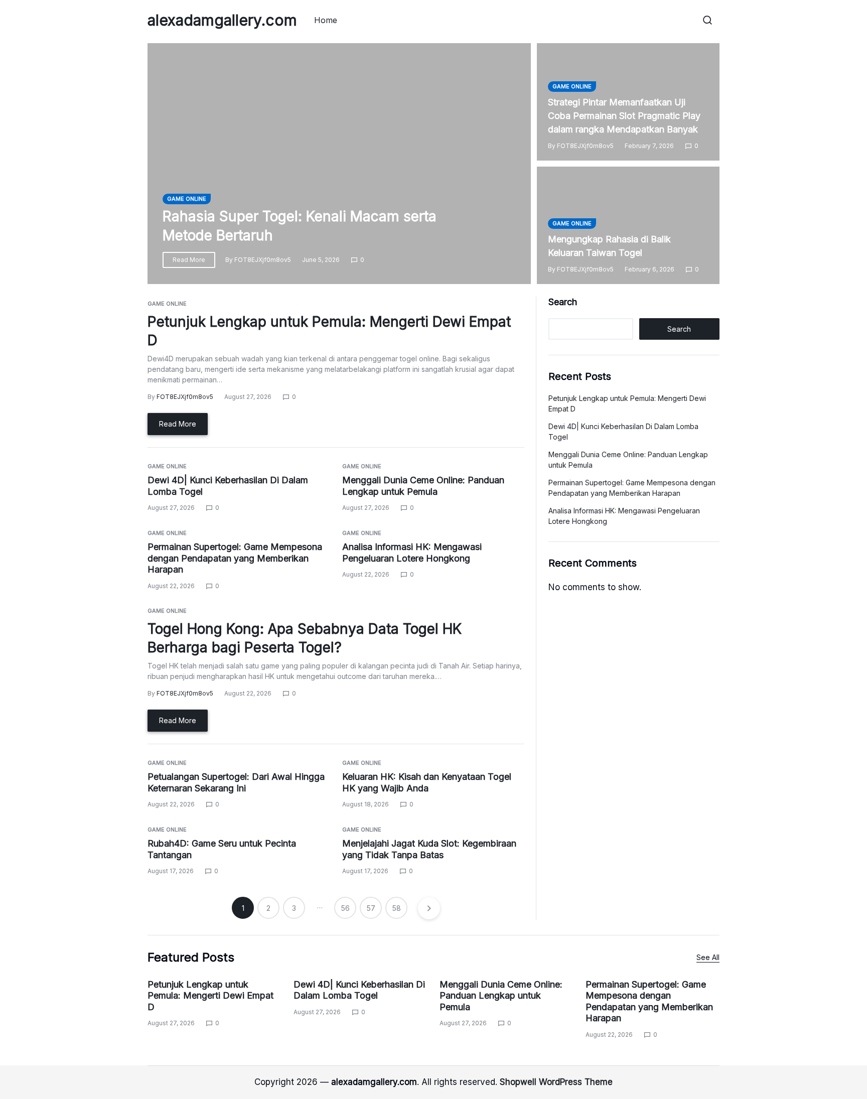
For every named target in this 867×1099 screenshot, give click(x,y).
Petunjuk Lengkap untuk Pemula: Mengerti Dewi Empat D (210, 995)
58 (396, 908)
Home (325, 20)
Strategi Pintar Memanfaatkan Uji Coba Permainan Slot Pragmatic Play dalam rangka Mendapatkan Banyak (624, 115)
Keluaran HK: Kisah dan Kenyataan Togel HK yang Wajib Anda (426, 782)
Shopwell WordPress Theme (556, 1082)
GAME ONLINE (186, 198)
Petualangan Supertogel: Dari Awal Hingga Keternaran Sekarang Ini (236, 782)
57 (371, 908)
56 (345, 908)
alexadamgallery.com (222, 20)
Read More (189, 259)
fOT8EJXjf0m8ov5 (262, 259)
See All (707, 957)
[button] (707, 20)
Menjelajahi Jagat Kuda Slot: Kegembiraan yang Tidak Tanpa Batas (429, 849)
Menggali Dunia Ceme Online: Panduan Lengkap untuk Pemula (501, 995)
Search (562, 302)
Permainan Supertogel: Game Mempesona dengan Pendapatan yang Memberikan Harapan (235, 558)
